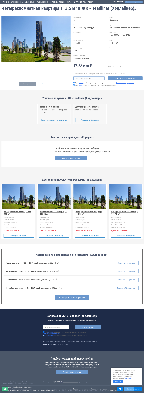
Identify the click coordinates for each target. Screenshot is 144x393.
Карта (69, 2)
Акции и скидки (30, 2)
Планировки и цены (17, 2)
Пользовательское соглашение (82, 389)
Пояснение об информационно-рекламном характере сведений (19, 390)
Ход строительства (79, 2)
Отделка (90, 2)
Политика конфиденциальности (46, 390)
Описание (5, 2)
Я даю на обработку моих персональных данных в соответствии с (104, 83)
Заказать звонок (88, 327)
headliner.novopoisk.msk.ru (70, 382)
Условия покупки (42, 2)
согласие (81, 83)
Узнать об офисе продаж (71, 158)
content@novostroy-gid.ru (116, 390)
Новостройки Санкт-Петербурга (10, 387)
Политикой (127, 378)
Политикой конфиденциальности (125, 83)
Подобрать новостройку (72, 372)
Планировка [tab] (27, 84)
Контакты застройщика (57, 2)
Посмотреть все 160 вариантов (72, 297)
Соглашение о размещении (99, 389)
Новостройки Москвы (25, 387)
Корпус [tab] (44, 84)
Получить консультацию (125, 78)
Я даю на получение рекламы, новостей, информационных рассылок (96, 85)
